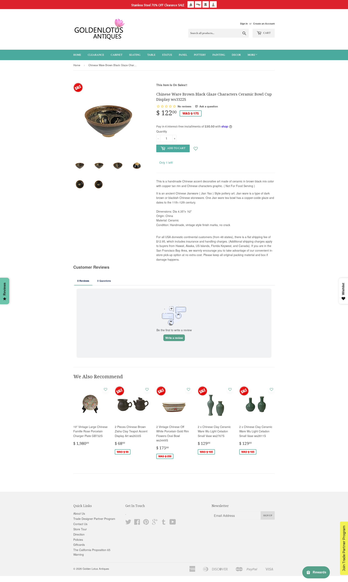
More (251, 55)
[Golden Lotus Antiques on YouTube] (173, 523)
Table (151, 55)
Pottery (200, 55)
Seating (135, 55)
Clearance (96, 55)
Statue (167, 55)
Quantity (161, 131)
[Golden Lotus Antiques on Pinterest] (146, 523)
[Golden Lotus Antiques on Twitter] (128, 523)
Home (77, 55)
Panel (183, 55)
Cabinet (116, 55)
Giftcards (79, 545)
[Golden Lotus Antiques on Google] (155, 523)
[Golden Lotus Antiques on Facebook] (137, 523)
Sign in (244, 23)
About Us (79, 513)
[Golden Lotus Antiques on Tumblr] (164, 523)
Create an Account (264, 23)
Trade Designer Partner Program (94, 519)
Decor (236, 55)
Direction (79, 534)
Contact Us (80, 524)
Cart (267, 33)
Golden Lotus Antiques (96, 569)
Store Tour (80, 529)
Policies (78, 540)
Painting (218, 55)
